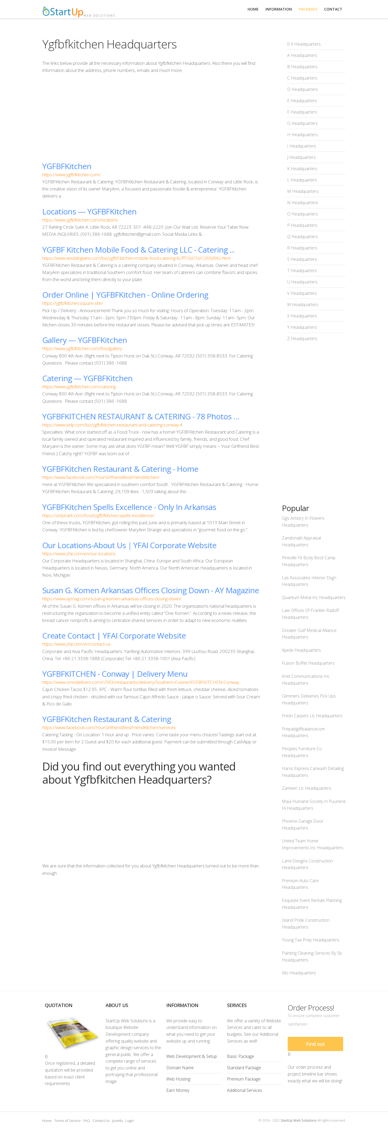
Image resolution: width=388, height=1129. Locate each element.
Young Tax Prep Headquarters (310, 940)
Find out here (315, 1046)
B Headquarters (302, 67)
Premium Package (244, 1079)
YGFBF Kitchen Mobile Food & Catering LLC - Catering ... (138, 249)
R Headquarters (302, 248)
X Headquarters (302, 316)
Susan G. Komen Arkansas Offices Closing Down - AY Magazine (150, 590)
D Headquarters (302, 89)
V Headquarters (302, 293)
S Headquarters (302, 259)
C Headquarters (302, 78)
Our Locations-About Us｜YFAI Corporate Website (129, 545)
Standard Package (244, 1068)
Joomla (117, 1120)
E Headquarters (302, 101)
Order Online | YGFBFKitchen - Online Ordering (125, 294)
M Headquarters (303, 191)
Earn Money (177, 1090)
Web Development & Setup (191, 1056)
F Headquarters (302, 112)
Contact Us (101, 1120)
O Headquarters (302, 214)
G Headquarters (302, 123)
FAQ (86, 1120)
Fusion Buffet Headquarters (308, 663)
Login (129, 1120)
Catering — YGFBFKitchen (87, 378)
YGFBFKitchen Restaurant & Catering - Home (120, 468)
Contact (333, 9)
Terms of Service (67, 1120)
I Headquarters (301, 146)
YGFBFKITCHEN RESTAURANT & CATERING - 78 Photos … (140, 416)
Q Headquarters (302, 236)
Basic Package (240, 1056)
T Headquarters (302, 270)
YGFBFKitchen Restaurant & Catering (106, 719)
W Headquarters (302, 304)
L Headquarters (302, 180)
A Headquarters (302, 55)
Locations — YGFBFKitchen (89, 211)
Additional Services (244, 1090)
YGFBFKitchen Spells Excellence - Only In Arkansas (129, 507)
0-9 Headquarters (304, 44)
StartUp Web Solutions (298, 1120)
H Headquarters (302, 135)
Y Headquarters (302, 327)
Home (47, 1120)
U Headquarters (302, 282)
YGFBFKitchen (66, 166)
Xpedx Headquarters (301, 650)
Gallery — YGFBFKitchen (84, 340)
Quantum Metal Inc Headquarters (314, 597)
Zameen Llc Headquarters (306, 788)
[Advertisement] (151, 117)
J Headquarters (301, 157)
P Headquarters (302, 225)
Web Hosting (178, 1079)
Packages (308, 9)
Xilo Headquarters (299, 973)
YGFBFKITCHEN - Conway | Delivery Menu (114, 673)
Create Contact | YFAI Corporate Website (114, 635)
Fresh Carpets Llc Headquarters (312, 716)
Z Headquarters (302, 338)
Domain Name (180, 1068)
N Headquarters (302, 202)
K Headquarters (302, 168)
